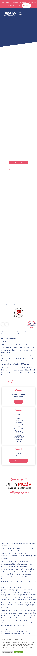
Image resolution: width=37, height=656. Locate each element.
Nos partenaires (32, 2)
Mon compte (18, 5)
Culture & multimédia (8, 333)
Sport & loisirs (21, 333)
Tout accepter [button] (18, 652)
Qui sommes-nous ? (6, 2)
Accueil (3, 304)
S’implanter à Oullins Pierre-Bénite (19, 2)
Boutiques (8, 304)
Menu (21, 14)
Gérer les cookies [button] (7, 652)
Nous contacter (10, 5)
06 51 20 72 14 (18, 157)
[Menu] (20, 12)
